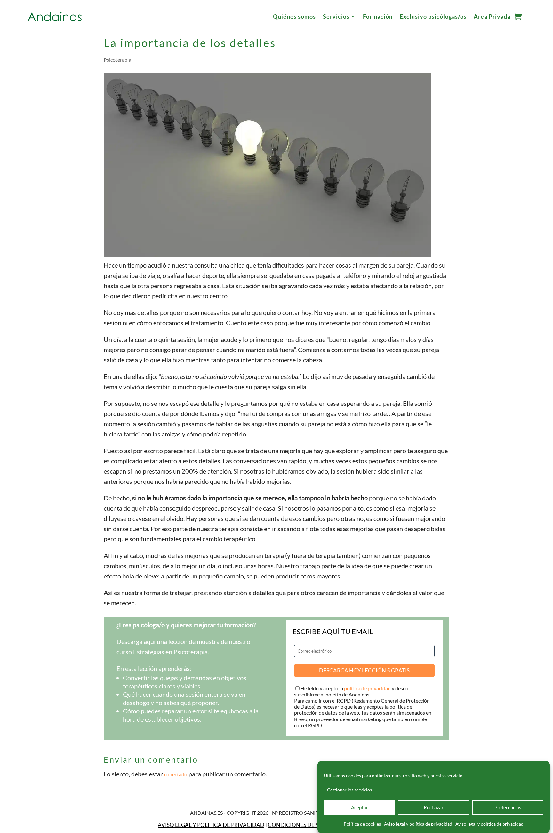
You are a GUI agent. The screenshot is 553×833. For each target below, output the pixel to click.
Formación (378, 16)
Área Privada (492, 16)
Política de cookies (362, 824)
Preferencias (507, 808)
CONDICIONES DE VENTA (300, 824)
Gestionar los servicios (349, 789)
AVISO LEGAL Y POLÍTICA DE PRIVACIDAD (211, 824)
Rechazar (434, 808)
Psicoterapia (117, 60)
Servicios (336, 16)
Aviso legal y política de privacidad (418, 824)
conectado (175, 774)
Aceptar (359, 808)
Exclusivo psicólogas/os (433, 16)
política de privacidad (367, 688)
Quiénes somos (294, 16)
